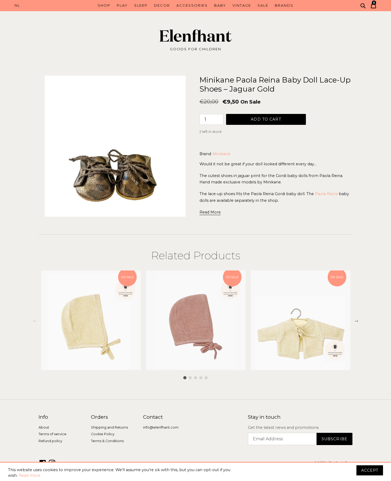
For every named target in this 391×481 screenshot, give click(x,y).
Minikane (221, 153)
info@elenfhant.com (160, 427)
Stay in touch (264, 417)
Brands (284, 5)
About (44, 427)
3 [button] (195, 377)
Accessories (192, 5)
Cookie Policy (102, 434)
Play (122, 5)
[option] (91, 320)
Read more (29, 475)
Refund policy (50, 441)
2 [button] (190, 377)
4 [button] (200, 377)
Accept (369, 470)
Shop (104, 5)
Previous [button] (34, 320)
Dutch (37, 5)
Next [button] (356, 320)
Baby (220, 5)
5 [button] (206, 377)
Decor (162, 5)
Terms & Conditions (107, 441)
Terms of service (52, 434)
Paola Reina (326, 193)
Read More (210, 212)
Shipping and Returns (109, 427)
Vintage (241, 5)
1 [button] (184, 377)
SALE (262, 5)
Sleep (141, 5)
